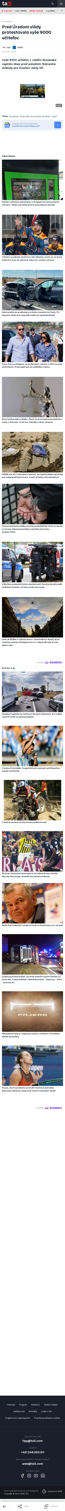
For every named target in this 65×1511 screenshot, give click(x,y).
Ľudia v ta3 (46, 1411)
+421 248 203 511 (32, 1452)
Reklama (35, 1405)
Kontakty (33, 1411)
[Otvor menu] (61, 4)
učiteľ (54, 116)
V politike (50, 11)
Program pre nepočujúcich (17, 1418)
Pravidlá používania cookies (47, 1418)
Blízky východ (36, 11)
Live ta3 (8, 11)
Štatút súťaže (50, 1405)
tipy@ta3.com (32, 1441)
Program (23, 1405)
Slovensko (7, 21)
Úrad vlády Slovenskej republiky (35, 116)
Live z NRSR (20, 11)
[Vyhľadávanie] (53, 4)
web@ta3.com (32, 1463)
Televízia (11, 1405)
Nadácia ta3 (19, 1411)
